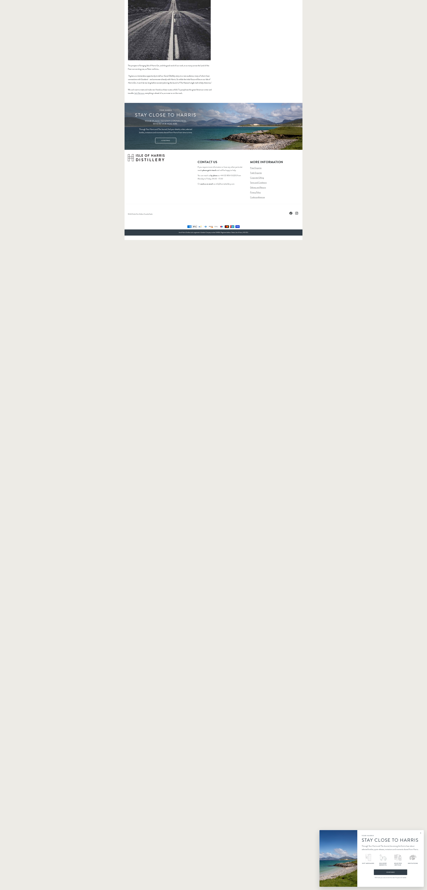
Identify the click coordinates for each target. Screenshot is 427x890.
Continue (390, 872)
